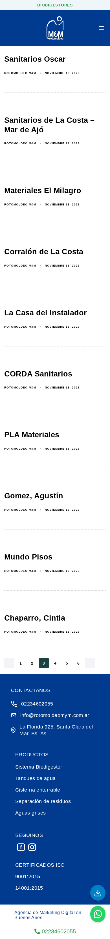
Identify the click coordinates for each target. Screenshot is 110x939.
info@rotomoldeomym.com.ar (54, 715)
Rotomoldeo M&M (20, 73)
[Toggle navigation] (87, 28)
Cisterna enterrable (37, 790)
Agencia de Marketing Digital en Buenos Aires (47, 915)
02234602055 (58, 931)
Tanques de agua (35, 778)
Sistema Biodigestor (38, 767)
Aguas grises (30, 813)
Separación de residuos (43, 801)
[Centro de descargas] (97, 893)
